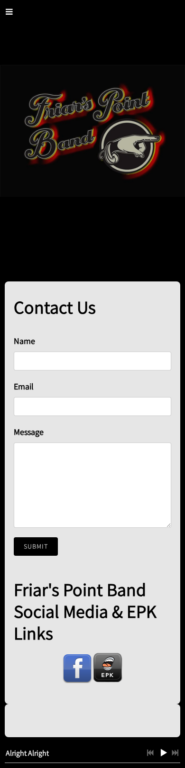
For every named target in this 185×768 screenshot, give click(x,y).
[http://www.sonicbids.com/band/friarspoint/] (107, 668)
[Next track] (175, 753)
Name (24, 340)
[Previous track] (150, 753)
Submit (36, 546)
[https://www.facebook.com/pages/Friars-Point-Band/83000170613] (77, 668)
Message (29, 431)
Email (24, 386)
